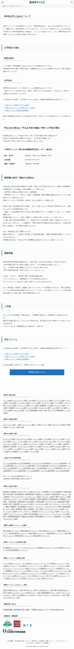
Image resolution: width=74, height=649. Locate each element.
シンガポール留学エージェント (51, 571)
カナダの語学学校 (24, 463)
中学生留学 (12, 502)
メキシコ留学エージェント (45, 578)
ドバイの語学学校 (24, 468)
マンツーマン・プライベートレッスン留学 (54, 514)
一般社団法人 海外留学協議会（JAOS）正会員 (16, 478)
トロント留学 (38, 449)
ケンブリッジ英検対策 (53, 516)
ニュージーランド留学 (45, 400)
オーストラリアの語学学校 (41, 463)
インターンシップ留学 (33, 497)
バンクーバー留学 (63, 441)
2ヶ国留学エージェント (11, 548)
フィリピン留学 (59, 400)
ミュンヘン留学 (50, 449)
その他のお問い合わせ (56, 609)
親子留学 (10, 494)
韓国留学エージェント (13, 571)
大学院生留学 (40, 502)
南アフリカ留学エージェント (57, 576)
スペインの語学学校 (19, 471)
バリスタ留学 (66, 516)
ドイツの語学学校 (33, 471)
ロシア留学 (35, 405)
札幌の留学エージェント (23, 536)
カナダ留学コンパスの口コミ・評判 (28, 595)
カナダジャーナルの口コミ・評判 (53, 595)
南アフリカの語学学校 (39, 468)
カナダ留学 (32, 400)
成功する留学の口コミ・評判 (13, 590)
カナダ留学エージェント (31, 563)
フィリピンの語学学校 (59, 463)
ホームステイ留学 (27, 504)
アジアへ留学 (47, 425)
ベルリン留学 (61, 449)
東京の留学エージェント (11, 531)
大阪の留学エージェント (36, 533)
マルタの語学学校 (42, 466)
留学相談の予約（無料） (22, 609)
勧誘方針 (34, 641)
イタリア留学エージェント (36, 576)
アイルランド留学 (48, 403)
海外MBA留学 (29, 494)
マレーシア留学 (60, 405)
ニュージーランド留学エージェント (25, 568)
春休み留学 (61, 502)
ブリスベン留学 (48, 446)
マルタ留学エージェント (26, 566)
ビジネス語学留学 (56, 492)
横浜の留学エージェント (29, 531)
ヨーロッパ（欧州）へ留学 (32, 425)
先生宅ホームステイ (11, 499)
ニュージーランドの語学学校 (25, 466)
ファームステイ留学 (41, 504)
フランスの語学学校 (55, 468)
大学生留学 (30, 502)
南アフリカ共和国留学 (56, 410)
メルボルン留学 (60, 446)
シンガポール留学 (24, 403)
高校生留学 (21, 502)
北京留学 (13, 446)
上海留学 (66, 444)
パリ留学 (48, 444)
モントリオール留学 (10, 444)
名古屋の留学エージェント (18, 533)
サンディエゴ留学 (9, 439)
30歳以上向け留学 (27, 516)
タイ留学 (50, 405)
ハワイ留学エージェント (30, 571)
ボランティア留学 (48, 497)
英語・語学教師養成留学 (11, 516)
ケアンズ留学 (23, 451)
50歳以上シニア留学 (43, 494)
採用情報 (45, 643)
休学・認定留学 (14, 504)
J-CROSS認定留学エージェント (17, 550)
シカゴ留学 (47, 439)
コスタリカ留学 (18, 410)
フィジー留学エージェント (45, 573)
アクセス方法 (29, 643)
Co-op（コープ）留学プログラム (29, 492)
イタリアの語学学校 (47, 471)
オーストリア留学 (24, 405)
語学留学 (6, 492)
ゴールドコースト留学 (25, 446)
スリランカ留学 (21, 408)
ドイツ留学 (59, 403)
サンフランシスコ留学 (24, 439)
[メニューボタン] (2, 2)
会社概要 (10, 641)
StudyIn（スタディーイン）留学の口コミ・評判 (23, 593)
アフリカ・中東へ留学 (16, 427)
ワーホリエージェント (28, 548)
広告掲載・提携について (46, 641)
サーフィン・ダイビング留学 (49, 511)
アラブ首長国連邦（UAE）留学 (36, 410)
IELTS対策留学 (33, 514)
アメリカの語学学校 (10, 463)
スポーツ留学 (10, 509)
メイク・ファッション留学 (18, 514)
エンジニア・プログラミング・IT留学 (49, 506)
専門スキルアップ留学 (63, 497)
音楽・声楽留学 (28, 509)
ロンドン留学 (22, 444)
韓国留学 (43, 405)
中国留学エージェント (47, 568)
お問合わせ (38, 643)
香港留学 (6, 446)
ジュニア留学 (23, 499)
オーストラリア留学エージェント (52, 563)
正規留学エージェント (44, 548)
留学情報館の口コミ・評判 (50, 593)
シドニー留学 (34, 451)
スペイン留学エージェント (16, 576)
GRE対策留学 (53, 499)
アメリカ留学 (7, 400)
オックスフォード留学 (36, 444)
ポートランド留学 (58, 439)
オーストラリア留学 (20, 400)
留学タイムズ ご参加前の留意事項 (17, 110)
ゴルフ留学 (39, 509)
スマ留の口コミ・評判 (46, 590)
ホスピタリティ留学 (11, 519)
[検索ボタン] (71, 2)
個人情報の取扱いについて (22, 641)
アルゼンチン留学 (44, 408)
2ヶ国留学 (45, 492)
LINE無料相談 (8, 609)
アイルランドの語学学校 (58, 466)
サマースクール (51, 502)
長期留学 (32, 499)
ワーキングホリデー (17, 497)
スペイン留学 (35, 403)
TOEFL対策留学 (42, 499)
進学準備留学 (39, 516)
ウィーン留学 (57, 444)
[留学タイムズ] (37, 2)
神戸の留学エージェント (47, 531)
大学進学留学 (55, 494)
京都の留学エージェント (55, 533)
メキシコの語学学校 (62, 471)
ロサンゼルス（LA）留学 (47, 441)
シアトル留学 (37, 439)
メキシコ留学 (32, 408)
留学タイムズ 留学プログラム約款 (17, 105)
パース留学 (38, 446)
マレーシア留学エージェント (25, 573)
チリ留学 (64, 408)
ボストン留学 (33, 441)
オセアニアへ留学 (59, 425)
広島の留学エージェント (41, 536)
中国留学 (12, 408)
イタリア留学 (11, 405)
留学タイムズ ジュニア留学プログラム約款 (20, 108)
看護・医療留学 (11, 506)
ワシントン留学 (27, 449)
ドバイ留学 (17, 449)
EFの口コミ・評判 (30, 590)
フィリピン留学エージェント (46, 566)
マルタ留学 (12, 403)
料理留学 (19, 509)
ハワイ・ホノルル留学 (19, 441)
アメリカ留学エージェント (12, 563)
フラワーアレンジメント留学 (54, 509)
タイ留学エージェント (27, 578)
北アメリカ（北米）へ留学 (12, 425)
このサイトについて (60, 641)
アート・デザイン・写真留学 (28, 511)
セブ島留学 (14, 451)
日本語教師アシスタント (26, 506)
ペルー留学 (56, 408)
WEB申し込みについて (40, 609)
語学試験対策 (19, 494)
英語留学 (13, 492)
